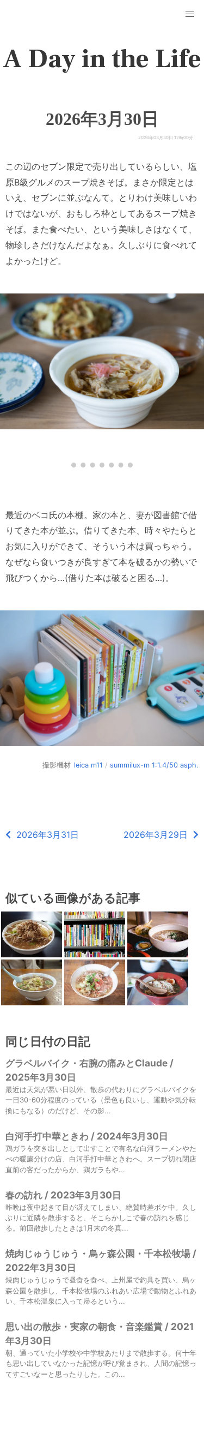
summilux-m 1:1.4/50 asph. (154, 765)
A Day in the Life (102, 59)
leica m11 (88, 765)
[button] (190, 14)
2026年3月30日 (102, 119)
